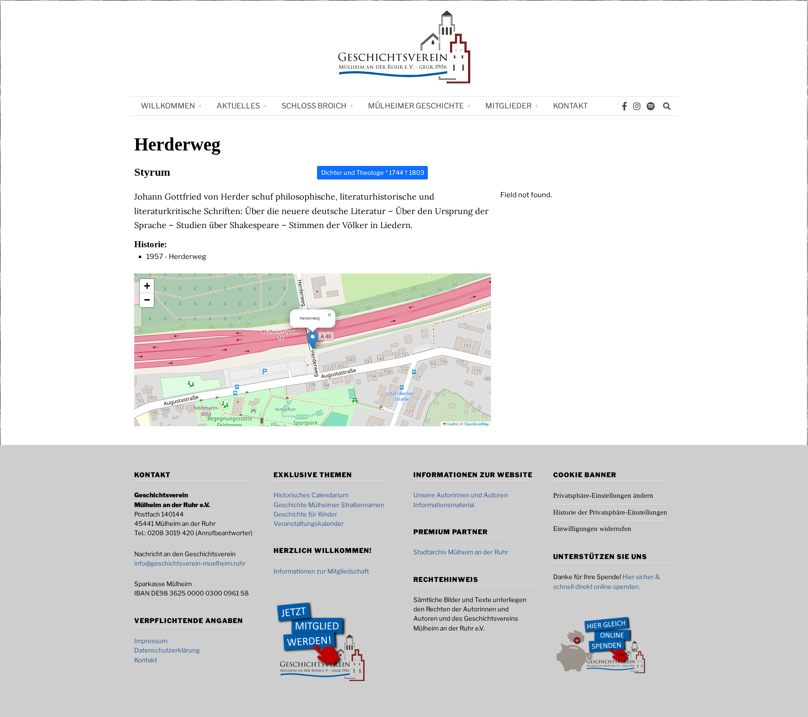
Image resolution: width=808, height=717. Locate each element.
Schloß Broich (313, 105)
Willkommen (168, 105)
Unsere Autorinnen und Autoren (460, 495)
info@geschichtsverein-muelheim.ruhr (189, 563)
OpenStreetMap (476, 423)
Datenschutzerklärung (167, 650)
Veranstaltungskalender (309, 523)
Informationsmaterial (443, 505)
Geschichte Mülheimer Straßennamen (329, 505)
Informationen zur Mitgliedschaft (321, 571)
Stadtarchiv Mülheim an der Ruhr (460, 552)
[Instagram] (637, 106)
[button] (312, 340)
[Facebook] (624, 106)
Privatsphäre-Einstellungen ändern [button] (603, 495)
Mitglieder (508, 105)
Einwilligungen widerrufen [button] (592, 528)
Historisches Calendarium (311, 495)
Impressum (150, 641)
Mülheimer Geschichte (416, 105)
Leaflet (452, 423)
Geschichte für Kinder (305, 514)
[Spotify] (650, 106)
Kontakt (570, 105)
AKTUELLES (238, 105)
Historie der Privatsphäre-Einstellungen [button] (610, 512)
